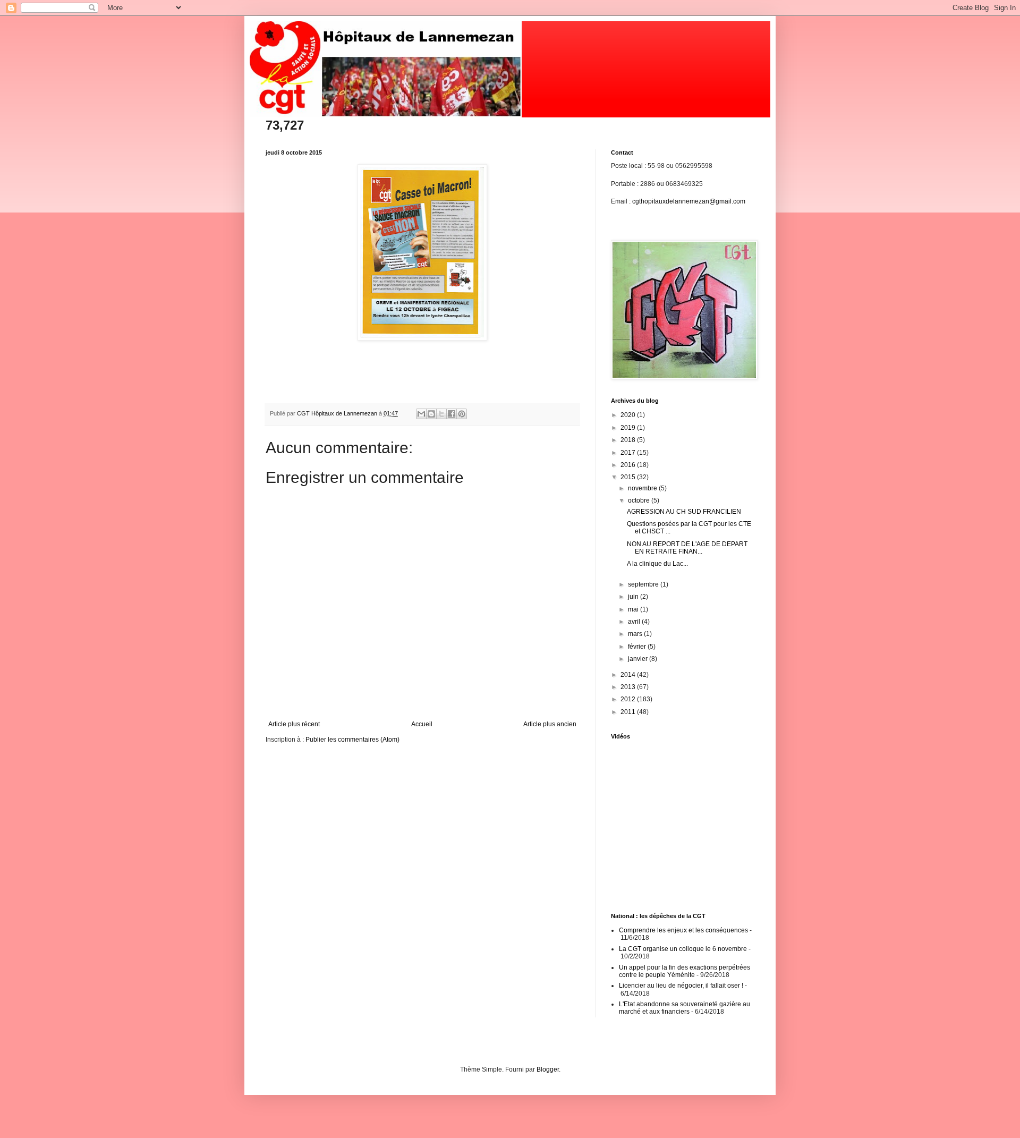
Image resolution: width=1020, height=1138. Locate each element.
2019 (628, 427)
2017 (628, 452)
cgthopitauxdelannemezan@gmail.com (688, 201)
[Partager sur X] (441, 414)
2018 (628, 440)
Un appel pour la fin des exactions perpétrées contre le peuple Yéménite (684, 971)
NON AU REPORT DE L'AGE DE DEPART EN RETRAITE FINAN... (687, 547)
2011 (628, 712)
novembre (643, 488)
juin (634, 596)
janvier (638, 659)
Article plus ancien (549, 724)
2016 (628, 465)
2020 (628, 415)
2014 (628, 674)
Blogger (548, 1069)
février (638, 646)
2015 (628, 477)
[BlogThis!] (431, 414)
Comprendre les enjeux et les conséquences (683, 930)
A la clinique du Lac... (657, 563)
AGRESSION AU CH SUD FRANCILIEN (684, 511)
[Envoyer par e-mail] (421, 414)
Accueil (421, 724)
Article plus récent (294, 724)
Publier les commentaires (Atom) (352, 739)
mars (636, 634)
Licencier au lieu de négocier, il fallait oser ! (681, 985)
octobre (639, 500)
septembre (644, 584)
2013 (628, 687)
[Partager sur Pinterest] (461, 414)
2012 (628, 699)
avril (635, 621)
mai (634, 609)
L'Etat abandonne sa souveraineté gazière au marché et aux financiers (684, 1007)
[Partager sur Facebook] (451, 414)
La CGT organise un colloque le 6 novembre (683, 949)
